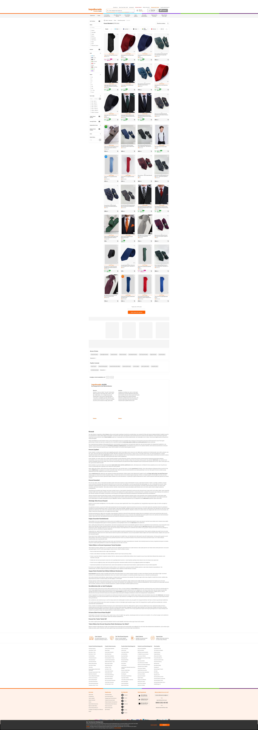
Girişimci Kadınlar (138, 7)
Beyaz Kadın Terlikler (109, 663)
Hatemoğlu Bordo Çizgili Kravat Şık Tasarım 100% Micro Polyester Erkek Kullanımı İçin (161, 207)
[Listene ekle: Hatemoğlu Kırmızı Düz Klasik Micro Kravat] (168, 64)
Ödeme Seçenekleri (108, 705)
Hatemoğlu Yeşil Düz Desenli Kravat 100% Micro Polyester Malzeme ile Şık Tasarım (128, 116)
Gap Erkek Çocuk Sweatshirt (143, 652)
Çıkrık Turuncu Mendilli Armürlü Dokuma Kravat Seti (127, 237)
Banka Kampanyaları (108, 707)
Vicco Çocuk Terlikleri (142, 668)
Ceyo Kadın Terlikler (125, 677)
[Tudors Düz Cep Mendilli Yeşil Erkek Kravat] (145, 254)
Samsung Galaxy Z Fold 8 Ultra (159, 678)
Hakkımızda (91, 694)
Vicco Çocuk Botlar (141, 660)
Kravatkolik (94, 37)
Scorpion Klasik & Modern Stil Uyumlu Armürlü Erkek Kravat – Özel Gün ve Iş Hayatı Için (128, 266)
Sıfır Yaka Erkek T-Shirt (109, 684)
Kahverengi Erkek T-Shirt (109, 657)
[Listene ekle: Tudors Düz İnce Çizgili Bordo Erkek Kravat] (134, 156)
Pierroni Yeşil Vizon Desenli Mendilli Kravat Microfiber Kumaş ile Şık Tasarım (161, 54)
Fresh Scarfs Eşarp (124, 648)
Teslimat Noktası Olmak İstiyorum (111, 703)
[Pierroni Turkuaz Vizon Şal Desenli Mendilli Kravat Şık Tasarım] (145, 73)
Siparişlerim (115, 7)
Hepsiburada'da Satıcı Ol (165, 7)
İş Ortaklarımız (91, 696)
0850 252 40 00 (162, 703)
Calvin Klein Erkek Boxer (93, 681)
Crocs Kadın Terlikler (125, 652)
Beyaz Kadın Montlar (108, 678)
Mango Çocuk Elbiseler (142, 679)
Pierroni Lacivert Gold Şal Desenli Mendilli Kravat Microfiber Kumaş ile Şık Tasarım (161, 114)
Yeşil (94, 68)
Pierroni (93, 30)
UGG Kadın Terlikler (124, 672)
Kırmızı (94, 63)
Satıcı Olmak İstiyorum (109, 696)
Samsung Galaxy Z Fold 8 (158, 676)
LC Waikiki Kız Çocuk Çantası (143, 654)
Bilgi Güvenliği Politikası (93, 705)
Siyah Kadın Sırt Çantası (109, 682)
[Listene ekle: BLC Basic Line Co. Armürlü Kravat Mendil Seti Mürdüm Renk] (117, 275)
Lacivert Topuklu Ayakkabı (110, 659)
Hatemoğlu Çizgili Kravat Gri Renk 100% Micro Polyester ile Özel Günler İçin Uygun (111, 86)
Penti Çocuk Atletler (141, 673)
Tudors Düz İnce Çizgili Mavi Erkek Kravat (110, 177)
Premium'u (96, 11)
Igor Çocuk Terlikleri (141, 685)
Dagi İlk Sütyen (140, 677)
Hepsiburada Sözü (157, 648)
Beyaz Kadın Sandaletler (109, 655)
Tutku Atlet (91, 667)
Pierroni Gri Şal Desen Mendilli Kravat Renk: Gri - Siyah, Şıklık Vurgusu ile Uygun (161, 176)
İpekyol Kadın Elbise (124, 685)
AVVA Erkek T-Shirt (92, 654)
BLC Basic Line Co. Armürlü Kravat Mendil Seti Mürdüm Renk (110, 296)
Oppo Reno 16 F (157, 674)
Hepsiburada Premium (155, 7)
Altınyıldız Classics (95, 45)
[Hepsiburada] (95, 9)
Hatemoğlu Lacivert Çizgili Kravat (127, 85)
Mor (93, 70)
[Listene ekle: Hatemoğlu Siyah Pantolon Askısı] (168, 126)
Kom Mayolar (123, 673)
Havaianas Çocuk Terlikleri (142, 666)
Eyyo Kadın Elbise (124, 655)
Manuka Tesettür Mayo (125, 670)
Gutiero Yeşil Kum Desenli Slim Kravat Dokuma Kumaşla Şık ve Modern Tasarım (111, 237)
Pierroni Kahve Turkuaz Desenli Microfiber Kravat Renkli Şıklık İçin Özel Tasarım (110, 206)
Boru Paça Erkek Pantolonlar (110, 680)
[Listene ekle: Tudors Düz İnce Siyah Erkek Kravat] (117, 34)
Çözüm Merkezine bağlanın (161, 695)
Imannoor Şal (123, 650)
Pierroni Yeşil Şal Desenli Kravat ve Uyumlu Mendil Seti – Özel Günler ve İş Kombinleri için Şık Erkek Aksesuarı (162, 266)
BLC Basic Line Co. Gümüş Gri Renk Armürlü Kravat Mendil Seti (144, 236)
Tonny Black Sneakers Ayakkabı (127, 679)
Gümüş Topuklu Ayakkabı (109, 648)
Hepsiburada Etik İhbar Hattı (162, 707)
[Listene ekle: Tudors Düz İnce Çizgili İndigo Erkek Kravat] (168, 275)
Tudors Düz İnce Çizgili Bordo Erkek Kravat (127, 177)
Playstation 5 (156, 667)
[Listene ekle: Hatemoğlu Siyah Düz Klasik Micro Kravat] (117, 94)
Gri (93, 65)
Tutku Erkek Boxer (92, 659)
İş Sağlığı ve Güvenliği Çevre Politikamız (96, 709)
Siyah (94, 59)
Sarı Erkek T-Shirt (108, 669)
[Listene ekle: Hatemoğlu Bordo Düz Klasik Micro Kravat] (134, 34)
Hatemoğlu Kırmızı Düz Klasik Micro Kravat (161, 86)
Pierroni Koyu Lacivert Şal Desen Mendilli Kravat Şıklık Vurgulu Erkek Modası (127, 146)
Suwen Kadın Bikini (124, 683)
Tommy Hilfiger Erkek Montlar (94, 675)
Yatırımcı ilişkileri (92, 698)
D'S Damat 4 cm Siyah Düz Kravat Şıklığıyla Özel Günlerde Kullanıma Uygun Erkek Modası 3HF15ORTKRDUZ (110, 267)
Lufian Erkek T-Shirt (92, 650)
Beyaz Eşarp (107, 650)
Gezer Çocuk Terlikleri (142, 683)
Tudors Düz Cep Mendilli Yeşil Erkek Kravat (144, 267)
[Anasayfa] (104, 20)
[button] (100, 99)
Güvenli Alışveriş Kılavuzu (93, 707)
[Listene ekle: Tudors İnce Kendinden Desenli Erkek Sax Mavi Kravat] (134, 275)
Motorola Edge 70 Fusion (158, 669)
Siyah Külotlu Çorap (108, 665)
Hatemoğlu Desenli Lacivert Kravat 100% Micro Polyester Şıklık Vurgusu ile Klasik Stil (144, 116)
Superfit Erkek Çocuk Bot (142, 670)
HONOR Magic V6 (157, 684)
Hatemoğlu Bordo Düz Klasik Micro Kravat (127, 56)
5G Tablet (155, 671)
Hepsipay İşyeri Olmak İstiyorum (110, 698)
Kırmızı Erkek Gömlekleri (109, 674)
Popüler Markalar (157, 654)
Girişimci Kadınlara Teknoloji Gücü (111, 702)
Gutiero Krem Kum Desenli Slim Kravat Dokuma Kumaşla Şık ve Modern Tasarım (111, 147)
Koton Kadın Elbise (124, 681)
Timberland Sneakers (92, 657)
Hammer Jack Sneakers (93, 677)
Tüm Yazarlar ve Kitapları (158, 650)
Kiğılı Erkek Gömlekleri (93, 673)
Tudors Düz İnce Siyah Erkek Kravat (110, 55)
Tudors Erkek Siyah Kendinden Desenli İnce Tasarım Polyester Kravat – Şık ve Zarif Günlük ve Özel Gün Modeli (145, 297)
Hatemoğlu (93, 32)
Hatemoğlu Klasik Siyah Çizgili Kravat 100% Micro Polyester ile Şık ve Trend (145, 207)
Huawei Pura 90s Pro (158, 661)
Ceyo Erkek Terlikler (92, 665)
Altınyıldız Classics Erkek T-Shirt (94, 672)
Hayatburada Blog (108, 694)
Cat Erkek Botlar (91, 655)
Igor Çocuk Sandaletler (142, 648)
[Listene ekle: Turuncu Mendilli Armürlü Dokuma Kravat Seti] (134, 216)
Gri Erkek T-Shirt (108, 667)
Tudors (93, 34)
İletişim (90, 711)
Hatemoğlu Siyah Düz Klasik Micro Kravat (110, 116)
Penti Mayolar (123, 665)
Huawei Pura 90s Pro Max (158, 659)
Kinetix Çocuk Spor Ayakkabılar (143, 672)
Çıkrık (93, 43)
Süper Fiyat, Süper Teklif (123, 7)
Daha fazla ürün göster (136, 312)
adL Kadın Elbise (124, 654)
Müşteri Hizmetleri (146, 7)
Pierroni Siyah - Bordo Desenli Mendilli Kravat (145, 176)
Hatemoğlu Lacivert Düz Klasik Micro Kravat (144, 56)
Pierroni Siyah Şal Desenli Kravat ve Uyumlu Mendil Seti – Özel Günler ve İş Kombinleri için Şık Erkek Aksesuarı (145, 146)
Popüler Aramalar (157, 652)
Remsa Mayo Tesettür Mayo (126, 675)
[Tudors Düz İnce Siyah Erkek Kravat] (111, 43)
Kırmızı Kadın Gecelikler (109, 652)
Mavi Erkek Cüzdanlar (109, 676)
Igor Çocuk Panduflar (141, 675)
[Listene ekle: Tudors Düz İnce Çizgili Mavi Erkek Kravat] (117, 156)
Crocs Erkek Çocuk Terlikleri (143, 662)
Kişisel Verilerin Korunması (93, 703)
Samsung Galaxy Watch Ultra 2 (159, 682)
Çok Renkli (95, 61)
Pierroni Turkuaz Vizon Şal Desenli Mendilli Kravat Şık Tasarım (144, 84)
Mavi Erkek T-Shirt (92, 652)
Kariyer (90, 702)
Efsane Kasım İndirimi (158, 655)
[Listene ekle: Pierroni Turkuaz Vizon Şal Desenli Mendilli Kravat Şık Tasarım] (151, 64)
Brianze (93, 36)
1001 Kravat (94, 39)
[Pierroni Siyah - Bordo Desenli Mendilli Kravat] (145, 165)
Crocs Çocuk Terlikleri (142, 655)
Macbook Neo (156, 663)
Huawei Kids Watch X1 (158, 657)
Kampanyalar (131, 7)
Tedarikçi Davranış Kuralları (110, 700)
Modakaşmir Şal (124, 657)
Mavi (94, 55)
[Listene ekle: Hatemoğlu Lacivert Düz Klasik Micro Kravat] (151, 34)
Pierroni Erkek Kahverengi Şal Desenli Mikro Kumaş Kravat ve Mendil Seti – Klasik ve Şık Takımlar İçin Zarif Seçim (128, 206)
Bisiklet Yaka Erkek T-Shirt (109, 661)
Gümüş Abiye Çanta (108, 672)
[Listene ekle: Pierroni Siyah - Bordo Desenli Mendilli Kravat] (151, 156)
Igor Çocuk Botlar (141, 650)
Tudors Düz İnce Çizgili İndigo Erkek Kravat (161, 297)
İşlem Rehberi (107, 709)
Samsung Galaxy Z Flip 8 (158, 680)
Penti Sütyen (123, 663)
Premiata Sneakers (92, 648)
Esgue (93, 41)
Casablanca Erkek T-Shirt (93, 685)
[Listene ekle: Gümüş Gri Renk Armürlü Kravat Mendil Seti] (151, 216)
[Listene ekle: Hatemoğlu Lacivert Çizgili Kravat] (134, 64)
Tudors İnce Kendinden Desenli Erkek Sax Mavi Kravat (128, 297)
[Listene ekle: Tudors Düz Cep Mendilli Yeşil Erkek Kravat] (151, 245)
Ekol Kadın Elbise (124, 661)
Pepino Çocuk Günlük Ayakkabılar (144, 664)
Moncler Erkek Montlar (93, 679)
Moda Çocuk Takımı (141, 681)
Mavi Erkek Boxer (108, 654)
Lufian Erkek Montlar (92, 661)
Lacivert (94, 57)
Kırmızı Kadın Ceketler (109, 671)
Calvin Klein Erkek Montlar (93, 683)
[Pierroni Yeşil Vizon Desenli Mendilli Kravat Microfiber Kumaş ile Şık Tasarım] (161, 43)
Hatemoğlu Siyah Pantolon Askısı (161, 146)
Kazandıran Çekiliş (157, 665)
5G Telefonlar (156, 672)
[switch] (99, 21)
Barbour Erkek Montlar (93, 663)
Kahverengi (95, 67)
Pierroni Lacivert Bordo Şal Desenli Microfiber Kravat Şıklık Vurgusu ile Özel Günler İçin (161, 236)
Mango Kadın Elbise (124, 659)
